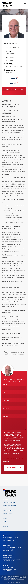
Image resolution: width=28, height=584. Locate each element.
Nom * (4, 392)
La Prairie (9, 72)
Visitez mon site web (13, 89)
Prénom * (5, 384)
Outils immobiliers (8, 513)
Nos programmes (7, 510)
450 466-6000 (10, 540)
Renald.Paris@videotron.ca (14, 66)
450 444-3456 (10, 54)
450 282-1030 (9, 570)
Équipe (5, 518)
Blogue (5, 524)
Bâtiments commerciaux (9, 505)
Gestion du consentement (17, 579)
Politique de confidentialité (10, 458)
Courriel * (6, 400)
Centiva (17, 582)
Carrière (5, 521)
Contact (5, 526)
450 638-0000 (10, 560)
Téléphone (6, 408)
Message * (5, 416)
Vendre (5, 516)
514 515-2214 (10, 60)
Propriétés (6, 499)
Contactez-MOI (12, 468)
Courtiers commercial (9, 502)
